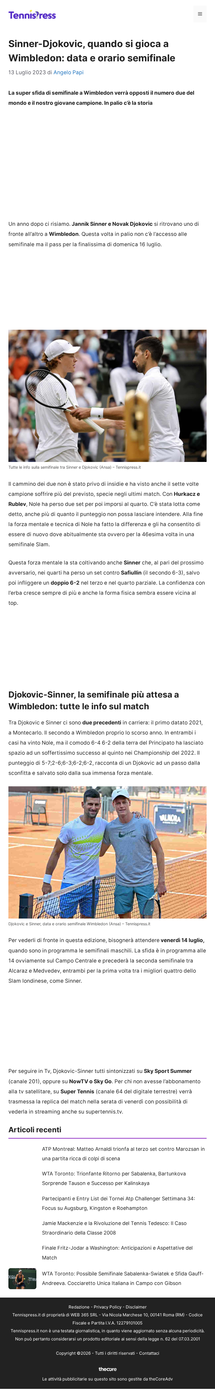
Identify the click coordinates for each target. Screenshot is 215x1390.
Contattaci (149, 1353)
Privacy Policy (107, 1307)
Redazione (79, 1307)
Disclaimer (136, 1307)
